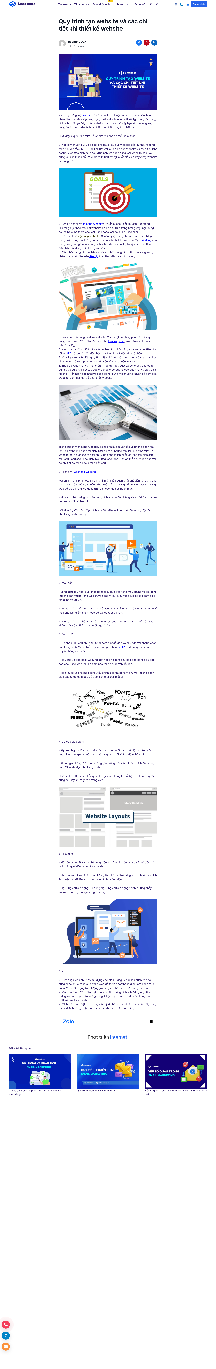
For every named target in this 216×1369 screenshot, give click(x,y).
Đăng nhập (199, 4)
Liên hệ (153, 4)
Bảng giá (139, 4)
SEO (68, 353)
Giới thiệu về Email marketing (161, 1090)
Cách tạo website (85, 471)
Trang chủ (64, 4)
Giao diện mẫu (102, 3)
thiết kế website (93, 223)
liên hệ (93, 256)
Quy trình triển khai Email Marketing (29, 1090)
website (88, 115)
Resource (123, 4)
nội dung (146, 240)
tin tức (122, 647)
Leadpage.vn (116, 341)
